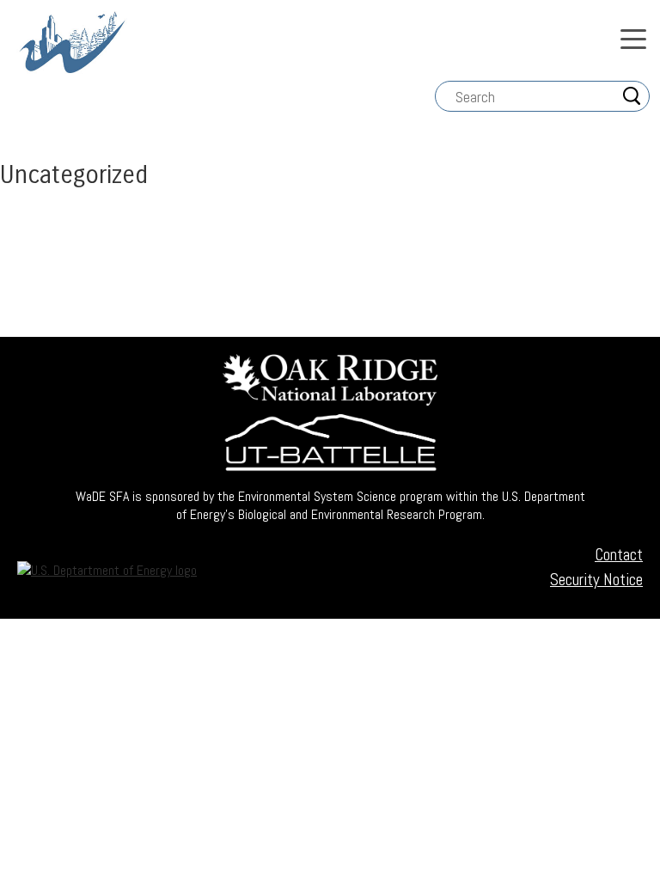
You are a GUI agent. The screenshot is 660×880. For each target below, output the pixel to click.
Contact (619, 554)
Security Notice (596, 579)
